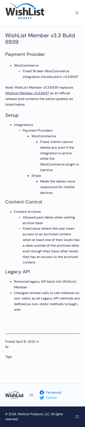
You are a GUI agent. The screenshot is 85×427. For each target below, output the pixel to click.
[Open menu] (77, 12)
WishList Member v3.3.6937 (27, 93)
